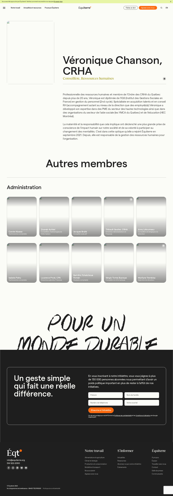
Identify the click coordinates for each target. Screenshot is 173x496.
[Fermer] (170, 1)
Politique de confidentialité (123, 415)
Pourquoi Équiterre (52, 8)
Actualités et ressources (32, 8)
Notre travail (15, 8)
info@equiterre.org (16, 460)
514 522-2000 (13, 463)
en (167, 8)
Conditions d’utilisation (143, 415)
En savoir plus (58, 1)
